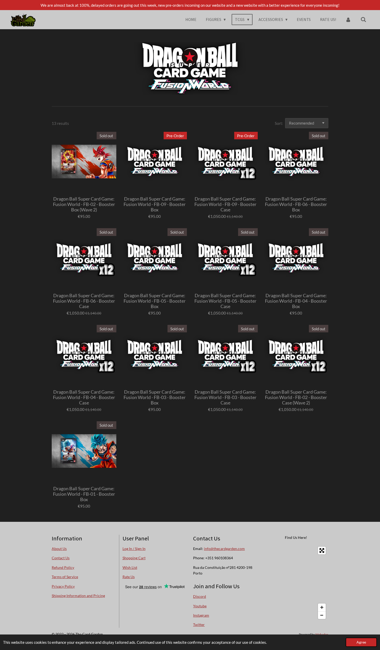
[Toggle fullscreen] (322, 550)
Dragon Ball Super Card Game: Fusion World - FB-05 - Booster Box (155, 301)
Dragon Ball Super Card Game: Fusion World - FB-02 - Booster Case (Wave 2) (296, 397)
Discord (199, 596)
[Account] (348, 19)
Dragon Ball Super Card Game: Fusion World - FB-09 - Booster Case (225, 204)
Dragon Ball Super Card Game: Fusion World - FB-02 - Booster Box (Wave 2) (84, 204)
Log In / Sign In (134, 548)
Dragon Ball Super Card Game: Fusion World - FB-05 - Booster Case (225, 301)
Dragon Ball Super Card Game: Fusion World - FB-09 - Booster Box (155, 204)
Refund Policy (63, 567)
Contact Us (61, 558)
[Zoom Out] (322, 615)
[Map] (296, 583)
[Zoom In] (322, 607)
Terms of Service (65, 577)
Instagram (201, 615)
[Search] (363, 19)
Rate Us (129, 577)
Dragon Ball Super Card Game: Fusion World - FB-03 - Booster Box (155, 397)
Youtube (200, 606)
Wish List (130, 567)
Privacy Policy (63, 586)
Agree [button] (361, 642)
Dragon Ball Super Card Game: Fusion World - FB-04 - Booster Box (296, 301)
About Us (59, 548)
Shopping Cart (134, 558)
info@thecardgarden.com (224, 548)
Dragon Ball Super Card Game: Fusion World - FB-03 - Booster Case (225, 397)
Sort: (279, 123)
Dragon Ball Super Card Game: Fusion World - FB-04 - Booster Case (84, 397)
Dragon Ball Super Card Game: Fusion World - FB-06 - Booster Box (296, 204)
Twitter (199, 624)
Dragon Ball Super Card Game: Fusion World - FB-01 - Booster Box (84, 494)
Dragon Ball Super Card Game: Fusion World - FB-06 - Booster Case (84, 301)
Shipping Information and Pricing (78, 595)
